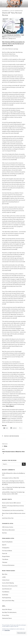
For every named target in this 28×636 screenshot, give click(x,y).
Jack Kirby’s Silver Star (7, 518)
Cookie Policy (7, 630)
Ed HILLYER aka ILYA (7, 473)
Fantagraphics (5, 547)
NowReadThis (19, 10)
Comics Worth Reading (8, 583)
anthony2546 (5, 492)
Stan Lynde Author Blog (8, 600)
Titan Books (5, 559)
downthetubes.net (7, 588)
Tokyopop (4, 562)
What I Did (16, 478)
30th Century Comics (7, 527)
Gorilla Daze (5, 594)
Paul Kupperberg (6, 597)
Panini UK (4, 553)
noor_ (3, 487)
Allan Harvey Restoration (8, 530)
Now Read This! (10, 2)
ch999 (4, 577)
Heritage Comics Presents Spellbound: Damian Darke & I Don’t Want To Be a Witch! (13, 482)
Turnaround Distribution (8, 565)
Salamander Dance (7, 618)
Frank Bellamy (5, 591)
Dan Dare (4, 533)
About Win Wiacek (7, 609)
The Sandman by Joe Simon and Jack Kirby (12, 510)
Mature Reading (14, 436)
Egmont (4, 544)
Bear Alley (4, 574)
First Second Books (7, 550)
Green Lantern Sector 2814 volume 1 (11, 503)
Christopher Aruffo (7, 478)
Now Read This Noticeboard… (9, 612)
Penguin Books (6, 556)
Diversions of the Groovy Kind (9, 586)
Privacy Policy (5, 615)
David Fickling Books (7, 541)
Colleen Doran (5, 580)
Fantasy (6, 436)
